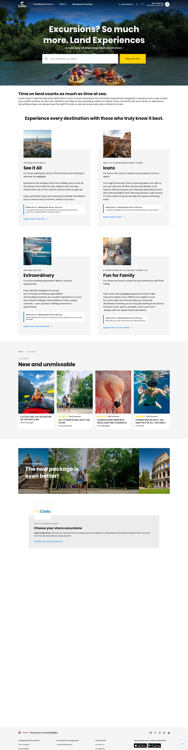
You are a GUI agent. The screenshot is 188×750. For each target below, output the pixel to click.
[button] (142, 4)
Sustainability (23, 749)
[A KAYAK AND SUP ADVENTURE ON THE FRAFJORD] (36, 399)
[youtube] (169, 733)
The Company (24, 744)
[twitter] (155, 733)
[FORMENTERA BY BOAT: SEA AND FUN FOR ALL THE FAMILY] (152, 399)
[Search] (137, 4)
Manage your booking (82, 4)
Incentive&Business (64, 744)
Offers (62, 4)
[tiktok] (164, 733)
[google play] (154, 745)
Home (20, 352)
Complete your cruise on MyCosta (48, 541)
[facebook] (160, 733)
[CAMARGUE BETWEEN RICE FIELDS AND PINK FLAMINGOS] (113, 399)
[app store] (140, 745)
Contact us (99, 744)
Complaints (100, 749)
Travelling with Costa (42, 4)
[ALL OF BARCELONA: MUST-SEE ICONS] (75, 399)
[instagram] (151, 733)
